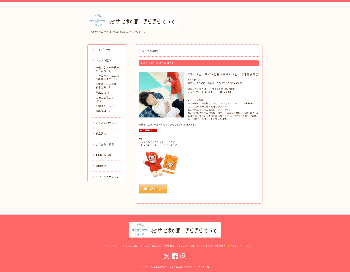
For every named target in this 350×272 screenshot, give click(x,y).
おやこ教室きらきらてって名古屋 (165, 266)
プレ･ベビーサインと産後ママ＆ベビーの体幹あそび (223, 74)
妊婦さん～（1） (106, 106)
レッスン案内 (104, 60)
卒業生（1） (103, 92)
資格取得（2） (104, 111)
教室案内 (101, 133)
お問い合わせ (104, 155)
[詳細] (148, 130)
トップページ (104, 49)
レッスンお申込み (106, 122)
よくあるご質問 (105, 144)
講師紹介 (101, 165)
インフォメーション (107, 176)
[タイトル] (153, 189)
